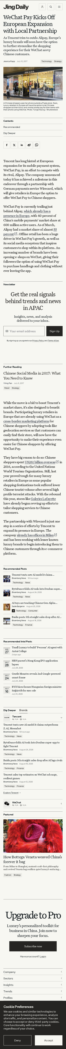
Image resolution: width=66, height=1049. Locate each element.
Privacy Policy (38, 340)
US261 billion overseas (40, 462)
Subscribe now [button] (33, 946)
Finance (28, 625)
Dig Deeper (9, 133)
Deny (17, 1040)
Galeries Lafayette (43, 498)
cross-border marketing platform (26, 421)
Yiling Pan (7, 383)
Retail (6, 388)
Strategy (58, 61)
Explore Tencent (10, 792)
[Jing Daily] (16, 7)
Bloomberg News (19, 578)
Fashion (7, 875)
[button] (42, 6)
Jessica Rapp (9, 61)
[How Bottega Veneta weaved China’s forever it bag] (33, 836)
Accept (48, 1040)
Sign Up (55, 331)
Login (43, 956)
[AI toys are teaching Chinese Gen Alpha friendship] (6, 607)
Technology (46, 61)
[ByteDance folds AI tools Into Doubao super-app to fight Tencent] (6, 593)
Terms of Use (53, 340)
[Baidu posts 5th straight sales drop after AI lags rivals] (6, 621)
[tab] (23, 710)
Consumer (32, 611)
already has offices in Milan (35, 535)
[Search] (50, 6)
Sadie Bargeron (18, 606)
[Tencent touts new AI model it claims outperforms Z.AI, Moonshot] (6, 578)
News (27, 582)
